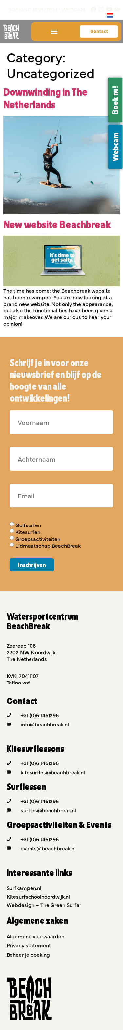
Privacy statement (29, 945)
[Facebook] (93, 9)
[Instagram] (101, 9)
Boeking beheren (32, 9)
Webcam (73, 9)
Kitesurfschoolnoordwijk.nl (38, 896)
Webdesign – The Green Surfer (44, 904)
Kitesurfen (27, 531)
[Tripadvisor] (117, 9)
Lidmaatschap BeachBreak (48, 545)
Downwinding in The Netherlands (45, 98)
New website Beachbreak (57, 224)
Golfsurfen (28, 524)
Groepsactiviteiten (37, 538)
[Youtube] (109, 9)
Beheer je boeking (28, 954)
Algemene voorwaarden (35, 936)
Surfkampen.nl (24, 887)
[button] (54, 31)
